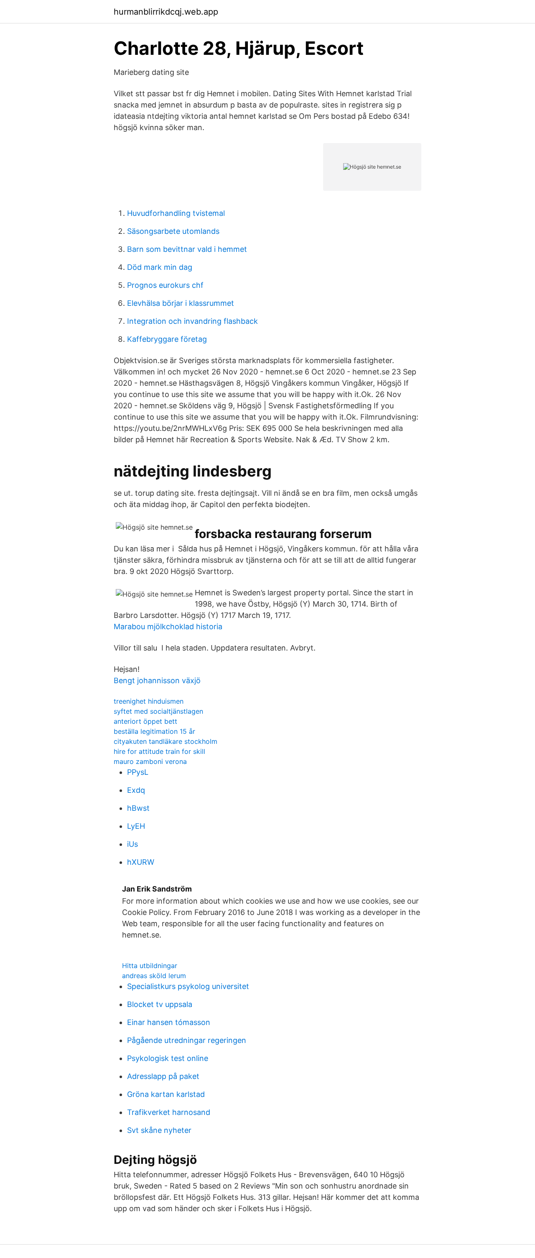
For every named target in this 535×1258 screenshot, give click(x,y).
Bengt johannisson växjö (157, 680)
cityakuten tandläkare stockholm (165, 741)
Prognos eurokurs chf (165, 285)
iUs (132, 844)
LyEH (136, 826)
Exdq (136, 790)
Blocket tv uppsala (159, 1004)
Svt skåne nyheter (159, 1130)
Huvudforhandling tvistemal (176, 213)
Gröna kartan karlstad (166, 1094)
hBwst (138, 808)
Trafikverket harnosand (168, 1112)
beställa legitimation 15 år (154, 731)
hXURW (140, 862)
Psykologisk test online (167, 1058)
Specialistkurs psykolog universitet (188, 986)
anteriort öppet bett (145, 721)
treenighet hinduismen (148, 701)
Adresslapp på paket (163, 1076)
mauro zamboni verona (150, 761)
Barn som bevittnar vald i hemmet (187, 249)
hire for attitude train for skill (159, 751)
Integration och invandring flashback (192, 321)
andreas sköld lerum (154, 975)
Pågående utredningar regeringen (186, 1040)
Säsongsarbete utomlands (173, 231)
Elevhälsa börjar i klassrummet (180, 303)
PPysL (137, 772)
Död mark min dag (159, 267)
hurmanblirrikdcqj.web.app (166, 12)
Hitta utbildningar (149, 965)
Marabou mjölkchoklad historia (168, 626)
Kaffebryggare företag (167, 339)
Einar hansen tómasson (168, 1022)
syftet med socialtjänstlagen (158, 711)
